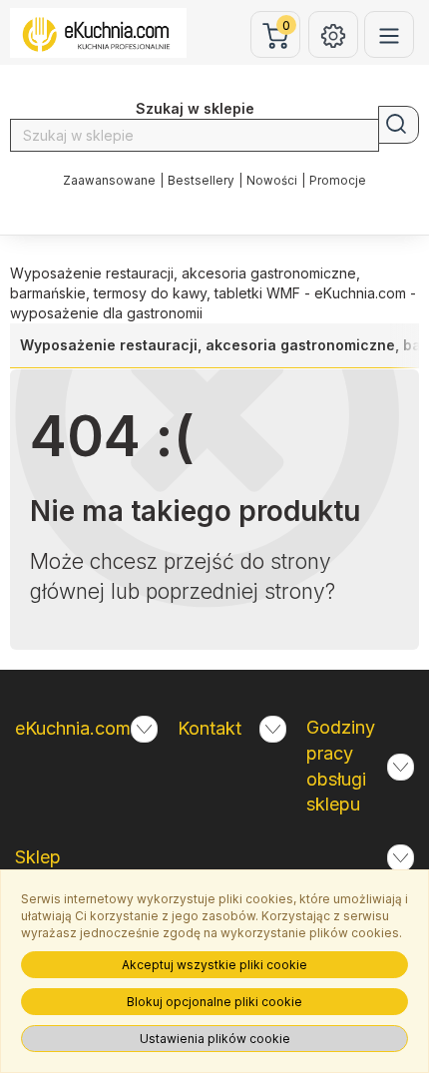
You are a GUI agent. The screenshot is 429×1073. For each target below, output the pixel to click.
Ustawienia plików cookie (215, 1038)
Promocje (337, 181)
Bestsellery (201, 181)
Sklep (38, 856)
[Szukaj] (398, 125)
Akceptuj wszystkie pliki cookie (214, 964)
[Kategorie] (389, 34)
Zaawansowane (109, 181)
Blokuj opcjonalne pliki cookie (214, 1001)
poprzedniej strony (235, 591)
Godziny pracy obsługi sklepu (340, 765)
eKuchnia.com (73, 728)
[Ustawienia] (333, 34)
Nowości (271, 181)
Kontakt (209, 728)
